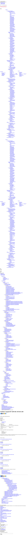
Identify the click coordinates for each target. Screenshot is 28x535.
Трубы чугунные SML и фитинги (12, 34)
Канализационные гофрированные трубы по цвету (12, 31)
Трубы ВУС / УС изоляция (9, 318)
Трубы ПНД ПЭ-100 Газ (11, 262)
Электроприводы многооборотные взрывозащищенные (12, 92)
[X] (1, 413)
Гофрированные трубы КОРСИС (12, 17)
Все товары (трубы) (12, 12)
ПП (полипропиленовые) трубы (12, 14)
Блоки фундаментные (11, 256)
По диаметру (11, 33)
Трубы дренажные (8, 300)
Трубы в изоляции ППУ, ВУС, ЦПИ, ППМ (7, 498)
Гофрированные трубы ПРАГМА (12, 19)
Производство (3, 202)
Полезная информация (3, 73)
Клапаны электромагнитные (12, 109)
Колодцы (6, 328)
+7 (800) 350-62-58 (5, 402)
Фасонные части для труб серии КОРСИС (11, 483)
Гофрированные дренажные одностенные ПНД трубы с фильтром (12, 47)
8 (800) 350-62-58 (3, 529)
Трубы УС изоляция (12, 68)
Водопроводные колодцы (11, 78)
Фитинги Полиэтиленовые (10, 135)
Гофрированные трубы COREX (12, 22)
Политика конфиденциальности (4, 509)
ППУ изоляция (10, 61)
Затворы (7, 339)
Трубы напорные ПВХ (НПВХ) (12, 55)
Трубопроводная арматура (10, 81)
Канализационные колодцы (11, 79)
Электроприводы (10, 89)
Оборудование (9, 133)
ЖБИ (7, 122)
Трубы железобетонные (11, 127)
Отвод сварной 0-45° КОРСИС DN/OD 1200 (5, 444)
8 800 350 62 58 (3, 2)
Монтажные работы (20, 73)
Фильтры (9, 114)
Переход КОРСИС (10, 490)
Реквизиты (3, 204)
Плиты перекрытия (10, 125)
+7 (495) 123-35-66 (2, 3)
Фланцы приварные (12, 121)
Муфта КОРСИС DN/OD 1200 (4, 464)
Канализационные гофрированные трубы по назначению (12, 29)
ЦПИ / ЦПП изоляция (11, 198)
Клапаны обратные (12, 104)
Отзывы (3, 75)
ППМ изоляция (10, 69)
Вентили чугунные (12, 113)
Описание (3, 422)
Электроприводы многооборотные (12, 90)
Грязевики (11, 118)
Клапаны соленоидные (11, 108)
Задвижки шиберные (12, 85)
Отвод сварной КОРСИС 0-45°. (13, 486)
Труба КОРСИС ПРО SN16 (9, 482)
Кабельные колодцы (11, 80)
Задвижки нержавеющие (11, 84)
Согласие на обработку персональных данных (6, 510)
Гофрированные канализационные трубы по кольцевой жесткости (12, 26)
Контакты (25, 203)
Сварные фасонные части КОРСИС (6, 473)
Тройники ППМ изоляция (12, 73)
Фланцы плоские (12, 119)
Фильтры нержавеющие (11, 116)
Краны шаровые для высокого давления (12, 100)
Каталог (7, 9)
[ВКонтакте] (0, 413)
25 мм (10, 131)
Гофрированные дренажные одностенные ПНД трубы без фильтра (12, 45)
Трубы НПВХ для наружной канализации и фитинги (12, 57)
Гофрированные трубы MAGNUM (12, 18)
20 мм (10, 260)
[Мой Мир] (5, 413)
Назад (4, 281)
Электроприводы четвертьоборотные (12, 97)
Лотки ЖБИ (9, 254)
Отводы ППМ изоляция (11, 72)
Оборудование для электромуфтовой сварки (11, 134)
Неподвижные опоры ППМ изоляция (12, 74)
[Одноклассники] (4, 413)
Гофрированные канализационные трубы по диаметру (12, 24)
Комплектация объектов (21, 74)
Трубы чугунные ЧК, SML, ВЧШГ (7, 496)
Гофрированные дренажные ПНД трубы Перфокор (12, 50)
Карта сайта (1, 511)
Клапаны (9, 101)
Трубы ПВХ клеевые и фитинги (12, 59)
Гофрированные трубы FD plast (12, 21)
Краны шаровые (10, 227)
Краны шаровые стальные (12, 99)
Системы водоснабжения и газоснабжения (10, 129)
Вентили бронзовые (12, 112)
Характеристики (4, 421)
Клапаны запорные (12, 233)
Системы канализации (10, 140)
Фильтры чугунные (12, 117)
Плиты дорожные (10, 126)
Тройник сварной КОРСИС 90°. (6, 470)
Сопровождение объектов (21, 75)
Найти (1, 534)
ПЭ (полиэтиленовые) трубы (12, 16)
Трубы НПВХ (10, 53)
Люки (9, 128)
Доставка (20, 72)
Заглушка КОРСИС (11, 489)
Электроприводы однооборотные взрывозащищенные (12, 95)
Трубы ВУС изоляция (12, 67)
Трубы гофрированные (11, 11)
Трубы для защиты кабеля (10, 137)
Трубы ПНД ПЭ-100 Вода (11, 130)
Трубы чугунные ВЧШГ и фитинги (12, 35)
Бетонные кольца (8, 374)
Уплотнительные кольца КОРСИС (12, 484)
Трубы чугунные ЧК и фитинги (12, 37)
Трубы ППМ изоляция (11, 70)
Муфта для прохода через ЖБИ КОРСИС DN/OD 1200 (7, 454)
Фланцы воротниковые (12, 120)
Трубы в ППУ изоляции (11, 62)
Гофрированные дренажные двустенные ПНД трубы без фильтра (12, 39)
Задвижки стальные (12, 82)
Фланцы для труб (8, 368)
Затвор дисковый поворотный (12, 87)
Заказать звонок (5, 403)
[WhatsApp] (3, 413)
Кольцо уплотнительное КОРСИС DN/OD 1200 (6, 449)
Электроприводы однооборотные (12, 93)
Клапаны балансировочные (12, 102)
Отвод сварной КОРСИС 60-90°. (13, 487)
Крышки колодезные (12, 123)
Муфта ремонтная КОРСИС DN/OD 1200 (5, 459)
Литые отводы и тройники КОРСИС (12, 485)
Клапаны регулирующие (12, 106)
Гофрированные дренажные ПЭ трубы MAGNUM (12, 52)
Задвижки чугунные (12, 83)
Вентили (9, 111)
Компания (1, 71)
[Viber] (2, 413)
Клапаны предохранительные (12, 105)
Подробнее (1, 442)
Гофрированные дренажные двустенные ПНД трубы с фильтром (12, 42)
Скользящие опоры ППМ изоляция (12, 75)
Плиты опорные (12, 124)
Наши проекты (17, 73)
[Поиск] (0, 8)
